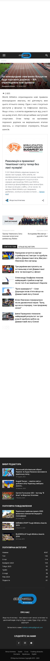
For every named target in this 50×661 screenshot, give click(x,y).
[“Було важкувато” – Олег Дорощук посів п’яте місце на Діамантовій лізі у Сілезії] (8, 291)
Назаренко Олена (8, 86)
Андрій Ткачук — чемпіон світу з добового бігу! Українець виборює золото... (29, 483)
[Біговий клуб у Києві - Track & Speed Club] (25, 220)
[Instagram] (25, 643)
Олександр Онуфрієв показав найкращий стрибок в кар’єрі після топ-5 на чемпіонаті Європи (31, 280)
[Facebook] (18, 643)
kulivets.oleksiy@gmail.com (32, 627)
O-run (26, 652)
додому (3, 61)
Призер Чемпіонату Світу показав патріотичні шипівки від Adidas (12, 236)
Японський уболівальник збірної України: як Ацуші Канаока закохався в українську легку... (31, 472)
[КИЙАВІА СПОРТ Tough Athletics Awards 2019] (8, 526)
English (34, 654)
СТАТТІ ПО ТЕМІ (10, 247)
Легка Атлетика (10, 652)
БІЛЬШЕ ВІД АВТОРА (27, 247)
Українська (26, 654)
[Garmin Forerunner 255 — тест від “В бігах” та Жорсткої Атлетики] (8, 496)
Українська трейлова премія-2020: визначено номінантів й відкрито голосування (29, 513)
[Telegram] (31, 643)
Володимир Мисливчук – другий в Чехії (38, 235)
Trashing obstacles (36, 652)
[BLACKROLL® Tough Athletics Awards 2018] (8, 537)
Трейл (20, 652)
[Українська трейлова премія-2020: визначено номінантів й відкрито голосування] (8, 514)
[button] (46, 55)
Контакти (17, 654)
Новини (4, 73)
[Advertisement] (25, 26)
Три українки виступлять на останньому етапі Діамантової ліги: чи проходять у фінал (29, 269)
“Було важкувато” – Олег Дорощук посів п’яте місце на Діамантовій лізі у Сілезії (29, 291)
